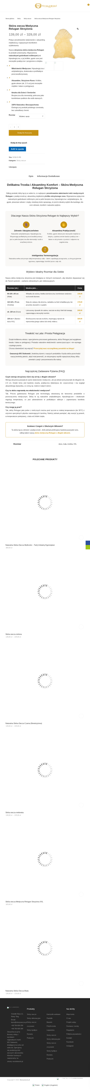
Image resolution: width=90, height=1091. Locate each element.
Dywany (30, 1034)
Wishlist (82, 6)
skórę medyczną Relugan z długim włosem (52, 433)
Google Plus (30, 167)
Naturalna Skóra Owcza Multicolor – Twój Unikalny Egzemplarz (30, 545)
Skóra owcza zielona (13, 634)
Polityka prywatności (73, 1034)
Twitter (22, 167)
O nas (68, 1018)
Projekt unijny (71, 1022)
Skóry (19, 18)
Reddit (38, 167)
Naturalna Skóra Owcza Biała (17, 991)
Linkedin (34, 167)
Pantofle (49, 1018)
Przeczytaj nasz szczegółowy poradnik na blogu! (54, 348)
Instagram (70, 1046)
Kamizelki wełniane (53, 1014)
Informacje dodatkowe (48, 176)
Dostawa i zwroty (72, 1026)
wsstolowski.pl (18, 1061)
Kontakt (69, 1038)
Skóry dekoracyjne (33, 1018)
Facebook (18, 167)
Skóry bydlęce (32, 1030)
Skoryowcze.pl (25, 1080)
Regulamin (70, 1030)
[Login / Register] (78, 6)
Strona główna (9, 18)
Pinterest (26, 167)
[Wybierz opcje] (81, 627)
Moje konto (70, 1014)
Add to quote (17, 149)
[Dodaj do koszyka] (81, 537)
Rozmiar (12, 115)
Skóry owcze (27, 18)
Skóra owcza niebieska (14, 812)
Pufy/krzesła (51, 1026)
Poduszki (30, 1038)
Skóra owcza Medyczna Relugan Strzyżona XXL (24, 902)
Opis (31, 176)
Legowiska (50, 1030)
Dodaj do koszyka (24, 133)
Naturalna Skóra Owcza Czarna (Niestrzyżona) (23, 723)
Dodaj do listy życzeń (19, 143)
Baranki (49, 1022)
